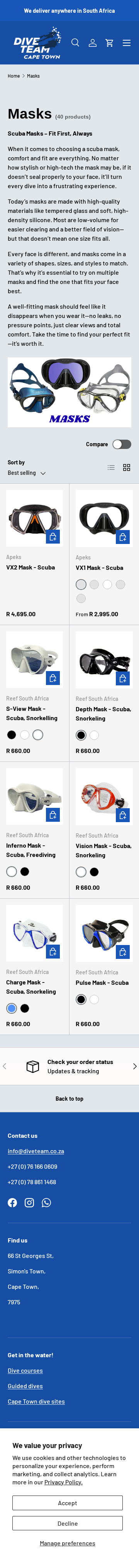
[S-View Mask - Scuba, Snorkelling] (34, 659)
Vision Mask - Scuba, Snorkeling (104, 850)
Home (14, 75)
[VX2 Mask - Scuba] (34, 518)
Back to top (69, 1098)
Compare (97, 444)
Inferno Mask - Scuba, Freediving (31, 849)
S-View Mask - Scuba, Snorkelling (32, 713)
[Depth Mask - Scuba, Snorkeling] (104, 659)
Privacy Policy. (63, 1482)
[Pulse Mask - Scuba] (104, 933)
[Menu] (126, 42)
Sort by (16, 462)
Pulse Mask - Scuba (102, 982)
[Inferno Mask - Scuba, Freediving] (34, 796)
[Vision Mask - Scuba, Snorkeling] (104, 796)
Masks (33, 75)
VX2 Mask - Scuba (30, 567)
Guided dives (25, 1385)
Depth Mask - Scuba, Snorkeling (103, 713)
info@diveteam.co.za (36, 1150)
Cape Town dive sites (36, 1401)
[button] (109, 42)
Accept (67, 1502)
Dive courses (25, 1370)
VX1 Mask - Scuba (99, 567)
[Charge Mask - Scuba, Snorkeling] (34, 933)
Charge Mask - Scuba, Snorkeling (31, 986)
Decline (68, 1523)
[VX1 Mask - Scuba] (104, 518)
